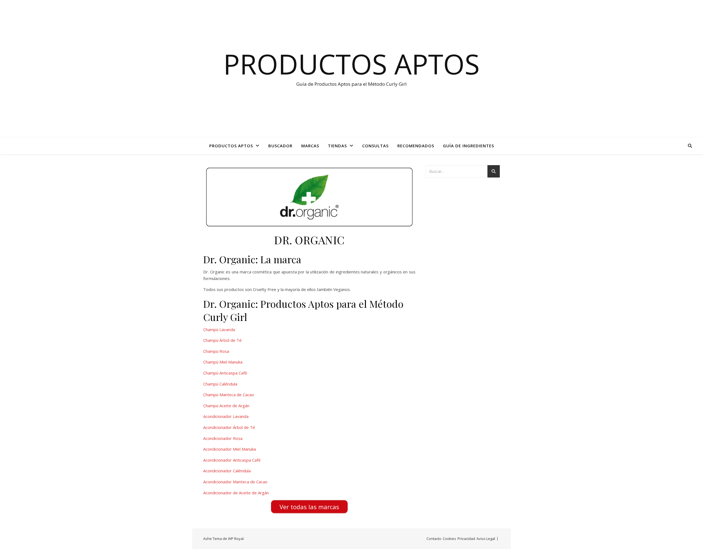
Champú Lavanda (219, 329)
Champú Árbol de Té (222, 340)
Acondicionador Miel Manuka (229, 449)
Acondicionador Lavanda (226, 416)
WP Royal (236, 538)
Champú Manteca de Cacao (228, 394)
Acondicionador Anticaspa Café (232, 460)
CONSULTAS (375, 145)
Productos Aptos (351, 63)
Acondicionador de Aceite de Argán (236, 492)
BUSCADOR (280, 145)
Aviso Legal (485, 538)
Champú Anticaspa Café (225, 373)
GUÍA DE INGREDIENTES (468, 145)
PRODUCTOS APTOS (231, 145)
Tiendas (337, 145)
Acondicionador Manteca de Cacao (235, 481)
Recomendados (415, 145)
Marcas (310, 145)
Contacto (433, 538)
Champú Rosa (216, 351)
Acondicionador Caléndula (227, 470)
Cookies (449, 538)
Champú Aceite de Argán (226, 405)
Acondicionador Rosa (222, 438)
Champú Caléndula (220, 384)
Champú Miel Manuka (222, 362)
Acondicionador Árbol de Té (229, 427)
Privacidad (466, 538)
